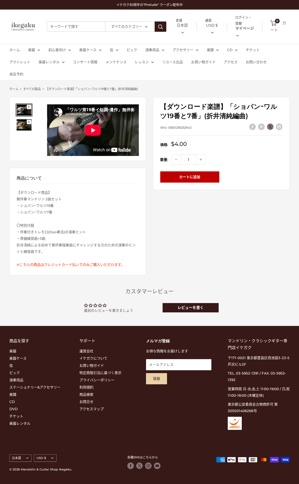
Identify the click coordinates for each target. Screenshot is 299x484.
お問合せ (86, 401)
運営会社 (86, 351)
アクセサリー (183, 50)
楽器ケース (87, 50)
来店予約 (16, 74)
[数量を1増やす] (201, 159)
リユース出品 (172, 62)
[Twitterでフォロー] (139, 466)
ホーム (14, 50)
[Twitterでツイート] (270, 126)
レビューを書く (191, 307)
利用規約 (86, 387)
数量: (164, 159)
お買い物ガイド (203, 62)
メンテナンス (116, 62)
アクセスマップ (91, 409)
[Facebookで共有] (252, 126)
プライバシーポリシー (96, 380)
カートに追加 (189, 176)
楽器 (31, 50)
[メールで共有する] (279, 126)
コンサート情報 (85, 62)
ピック (132, 50)
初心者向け (57, 50)
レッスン (142, 62)
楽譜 (210, 50)
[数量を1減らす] (176, 159)
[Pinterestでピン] (261, 126)
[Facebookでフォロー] (130, 466)
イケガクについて (93, 358)
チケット (253, 50)
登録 (156, 378)
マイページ (244, 28)
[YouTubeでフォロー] (157, 466)
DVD (13, 409)
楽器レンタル (49, 62)
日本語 (16, 458)
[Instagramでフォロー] (148, 466)
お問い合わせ (256, 62)
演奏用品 (152, 50)
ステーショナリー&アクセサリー (35, 387)
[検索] (160, 26)
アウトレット (19, 62)
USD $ (41, 458)
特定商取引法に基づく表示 (100, 373)
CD (229, 50)
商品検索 (86, 394)
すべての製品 (32, 89)
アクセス (231, 62)
